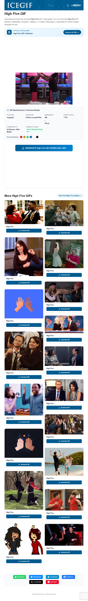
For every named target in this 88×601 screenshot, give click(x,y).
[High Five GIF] (24, 212)
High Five (10, 226)
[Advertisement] (44, 55)
